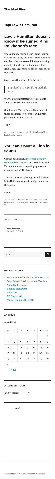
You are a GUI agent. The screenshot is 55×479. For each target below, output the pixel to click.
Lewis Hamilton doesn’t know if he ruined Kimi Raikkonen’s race (27, 41)
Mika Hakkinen (36, 202)
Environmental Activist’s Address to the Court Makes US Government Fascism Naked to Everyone (28, 281)
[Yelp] (17, 408)
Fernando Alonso (40, 199)
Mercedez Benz (23, 202)
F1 (31, 132)
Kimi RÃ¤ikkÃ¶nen (40, 132)
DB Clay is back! (15, 296)
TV (5, 205)
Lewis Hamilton (10, 135)
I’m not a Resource (17, 288)
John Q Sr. (12, 292)
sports (19, 135)
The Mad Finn (15, 9)
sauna (45, 202)
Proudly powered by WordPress (32, 474)
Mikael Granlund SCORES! (20, 300)
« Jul (13, 369)
